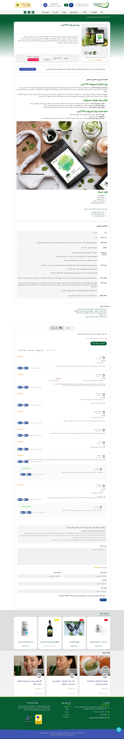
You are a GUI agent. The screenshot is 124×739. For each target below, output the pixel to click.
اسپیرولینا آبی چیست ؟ (98, 216)
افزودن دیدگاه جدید (97, 343)
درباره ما (64, 12)
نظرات (68, 328)
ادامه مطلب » (104, 689)
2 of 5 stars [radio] (98, 567)
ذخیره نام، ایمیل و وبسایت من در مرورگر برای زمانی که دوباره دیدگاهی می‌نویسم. (82, 595)
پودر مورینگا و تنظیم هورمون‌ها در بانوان (95, 317)
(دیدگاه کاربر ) (91, 60)
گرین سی (54, 735)
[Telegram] (33, 12)
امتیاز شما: (104, 567)
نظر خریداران (31, 350)
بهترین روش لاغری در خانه (97, 214)
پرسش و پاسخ (55, 328)
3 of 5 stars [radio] (96, 567)
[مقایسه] (97, 644)
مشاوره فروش (74, 12)
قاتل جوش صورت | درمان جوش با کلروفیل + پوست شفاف (91, 313)
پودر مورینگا (103, 315)
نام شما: (104, 580)
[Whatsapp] (29, 12)
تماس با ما (55, 12)
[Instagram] (25, 12)
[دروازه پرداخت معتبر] (38, 719)
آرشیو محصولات (103, 17)
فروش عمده (45, 12)
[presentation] (85, 37)
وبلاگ (84, 12)
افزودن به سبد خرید (33, 59)
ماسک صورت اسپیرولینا (98, 212)
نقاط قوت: (103, 572)
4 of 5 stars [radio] (95, 567)
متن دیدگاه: (103, 546)
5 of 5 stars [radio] (93, 567)
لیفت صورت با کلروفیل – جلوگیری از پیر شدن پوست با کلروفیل (90, 311)
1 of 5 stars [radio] (99, 567)
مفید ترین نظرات (22, 350)
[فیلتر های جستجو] (71, 5)
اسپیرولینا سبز (87, 57)
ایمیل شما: (104, 588)
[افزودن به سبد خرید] (103, 644)
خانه (102, 12)
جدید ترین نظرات (40, 350)
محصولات (94, 12)
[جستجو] (66, 5)
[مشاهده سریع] (100, 644)
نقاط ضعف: (56, 572)
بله (26, 368)
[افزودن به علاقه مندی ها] (93, 644)
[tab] (69, 328)
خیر (20, 368)
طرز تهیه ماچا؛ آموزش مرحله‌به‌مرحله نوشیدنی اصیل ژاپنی (91, 309)
